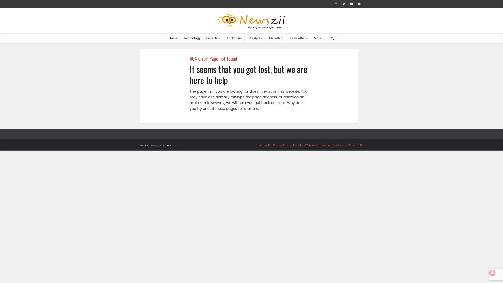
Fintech (211, 38)
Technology (191, 38)
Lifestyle (254, 38)
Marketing (276, 38)
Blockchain (234, 38)
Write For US (355, 145)
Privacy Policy (282, 145)
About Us (265, 145)
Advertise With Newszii (307, 145)
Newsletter (297, 38)
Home (173, 38)
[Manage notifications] (492, 273)
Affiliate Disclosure (334, 145)
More (317, 38)
